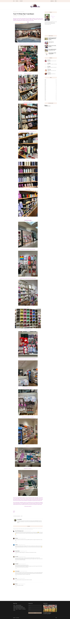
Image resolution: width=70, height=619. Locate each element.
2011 (51, 97)
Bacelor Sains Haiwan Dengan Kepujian (18, 606)
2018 (51, 89)
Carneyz (16, 544)
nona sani (16, 556)
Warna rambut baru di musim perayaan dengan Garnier (52, 49)
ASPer (14, 605)
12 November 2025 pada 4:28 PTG (23, 571)
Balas (16, 535)
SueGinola (16, 563)
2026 (51, 79)
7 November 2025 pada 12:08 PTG (22, 538)
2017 (51, 90)
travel (14, 610)
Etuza (16, 578)
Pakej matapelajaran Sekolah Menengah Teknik (52, 53)
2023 (51, 83)
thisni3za (16, 538)
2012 (51, 96)
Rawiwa (16, 583)
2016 (51, 91)
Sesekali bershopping (47, 612)
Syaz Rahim (48, 63)
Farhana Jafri (49, 69)
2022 (51, 84)
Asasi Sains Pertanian (18, 605)
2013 (51, 95)
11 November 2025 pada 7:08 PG (21, 556)
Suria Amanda (17, 571)
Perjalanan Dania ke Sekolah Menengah (52, 46)
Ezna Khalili (19, 519)
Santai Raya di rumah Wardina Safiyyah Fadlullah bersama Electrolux (52, 39)
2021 (51, 85)
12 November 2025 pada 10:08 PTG (21, 578)
